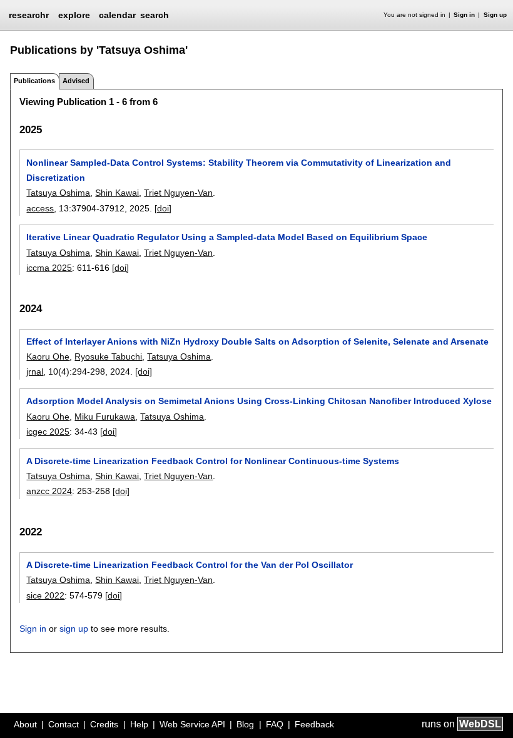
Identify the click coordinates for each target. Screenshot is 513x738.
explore (74, 15)
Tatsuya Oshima (58, 193)
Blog (245, 724)
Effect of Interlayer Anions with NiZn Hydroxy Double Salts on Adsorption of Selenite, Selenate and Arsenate (257, 341)
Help (139, 724)
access (40, 208)
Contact (63, 724)
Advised (76, 80)
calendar (117, 15)
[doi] (163, 208)
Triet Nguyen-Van (178, 193)
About (25, 724)
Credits (104, 724)
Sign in (464, 14)
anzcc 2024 (49, 491)
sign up (73, 629)
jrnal (34, 371)
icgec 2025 (47, 432)
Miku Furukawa (104, 417)
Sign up (495, 14)
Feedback (314, 724)
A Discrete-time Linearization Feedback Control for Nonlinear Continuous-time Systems (212, 461)
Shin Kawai (117, 193)
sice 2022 (45, 595)
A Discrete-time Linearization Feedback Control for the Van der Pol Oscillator (189, 565)
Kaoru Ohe (47, 356)
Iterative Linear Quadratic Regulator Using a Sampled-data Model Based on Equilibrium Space (226, 237)
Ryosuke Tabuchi (108, 356)
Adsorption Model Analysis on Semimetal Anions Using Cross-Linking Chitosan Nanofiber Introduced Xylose (259, 401)
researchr (29, 14)
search (154, 15)
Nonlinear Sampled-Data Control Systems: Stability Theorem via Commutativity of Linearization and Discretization (238, 170)
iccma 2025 (49, 268)
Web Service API (192, 724)
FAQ (274, 724)
